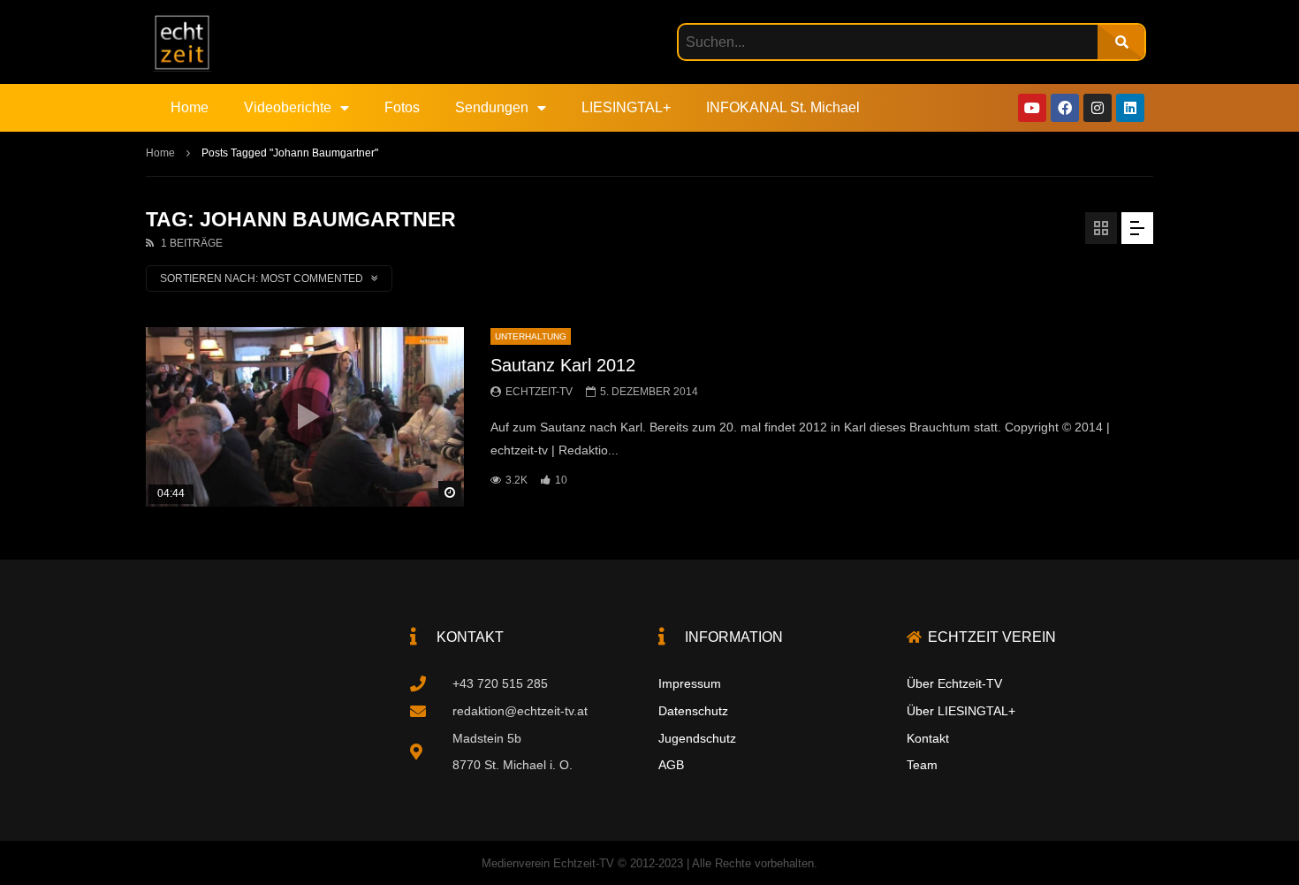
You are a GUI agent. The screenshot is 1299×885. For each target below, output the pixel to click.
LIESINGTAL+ (626, 107)
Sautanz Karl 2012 (562, 365)
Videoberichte (287, 107)
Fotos (402, 107)
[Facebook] (1065, 108)
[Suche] (1121, 42)
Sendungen (491, 107)
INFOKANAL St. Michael (783, 107)
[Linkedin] (1130, 108)
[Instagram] (1097, 108)
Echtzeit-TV (539, 391)
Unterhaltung (530, 336)
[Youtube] (1032, 108)
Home (190, 107)
